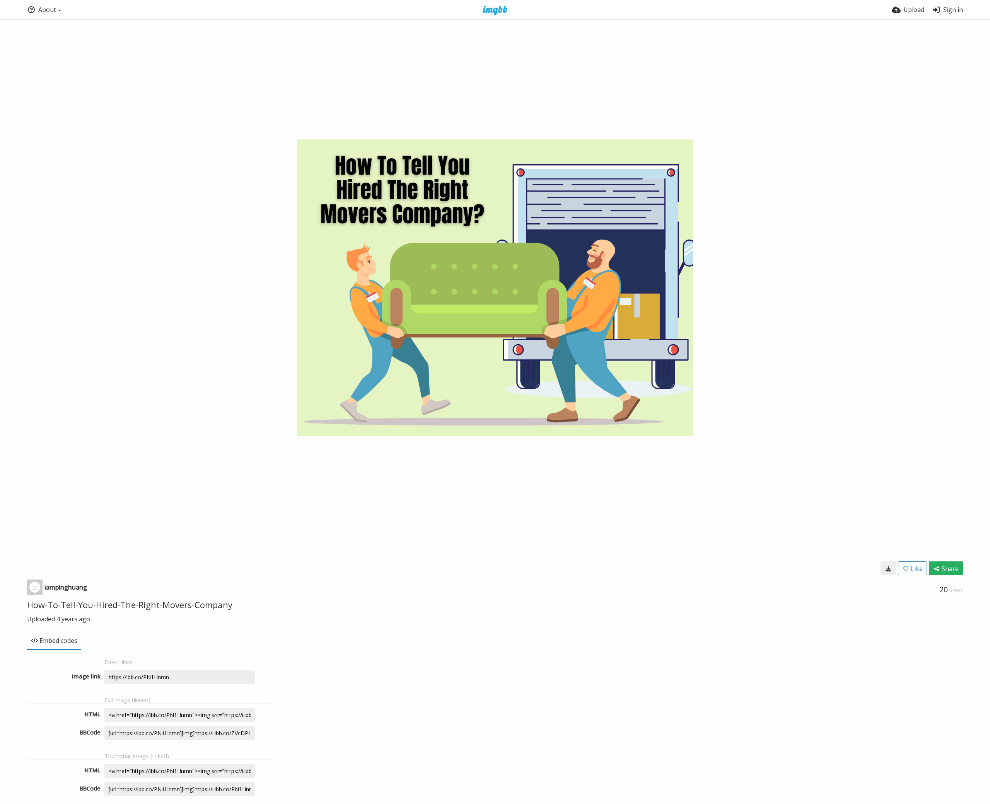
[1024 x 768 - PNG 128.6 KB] (888, 568)
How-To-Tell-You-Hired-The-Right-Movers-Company (129, 604)
